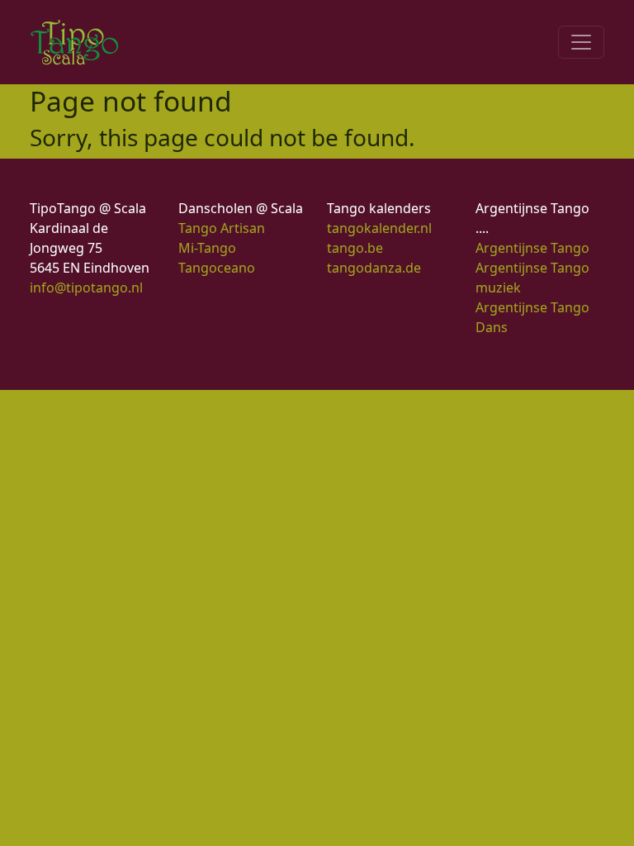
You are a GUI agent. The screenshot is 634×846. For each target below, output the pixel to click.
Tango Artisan (221, 228)
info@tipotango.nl (86, 287)
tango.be (355, 248)
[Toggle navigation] (581, 42)
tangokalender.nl (379, 228)
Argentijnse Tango (532, 248)
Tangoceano (216, 268)
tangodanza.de (374, 268)
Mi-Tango (207, 248)
